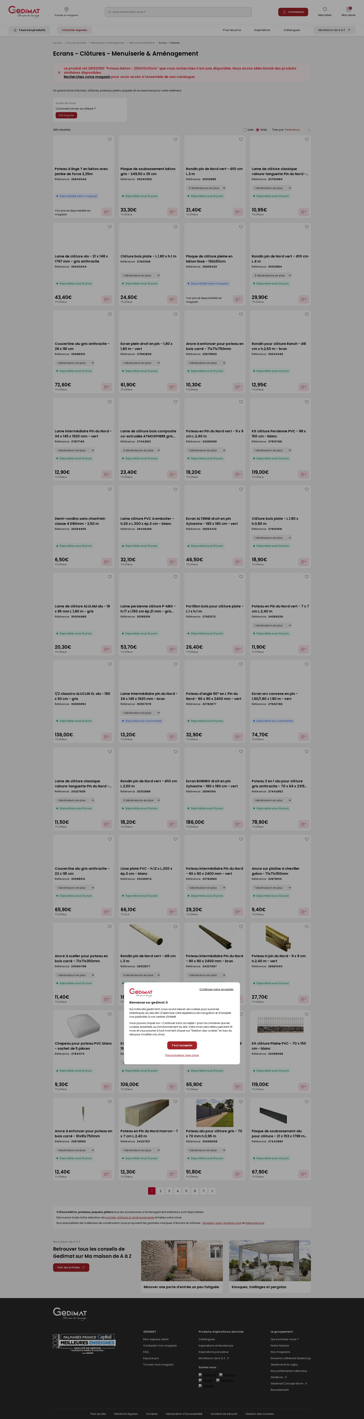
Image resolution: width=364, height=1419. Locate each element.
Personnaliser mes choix (182, 1055)
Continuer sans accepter (216, 989)
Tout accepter (182, 1045)
